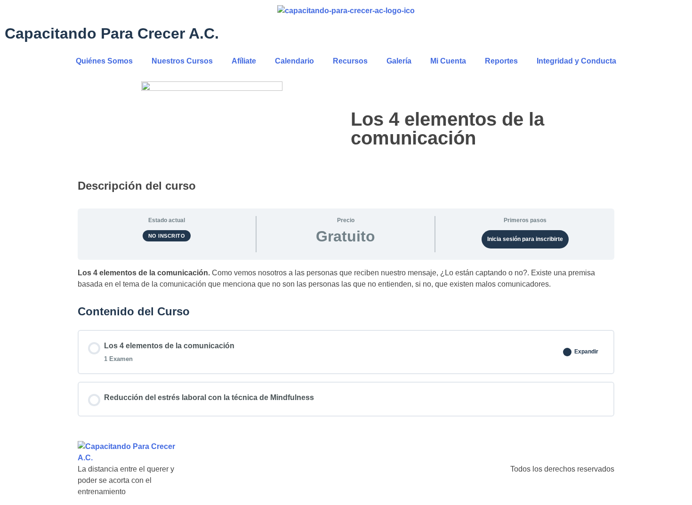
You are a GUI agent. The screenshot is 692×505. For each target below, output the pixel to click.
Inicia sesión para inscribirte (525, 239)
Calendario (294, 61)
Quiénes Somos (104, 61)
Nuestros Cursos (182, 61)
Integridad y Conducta (576, 61)
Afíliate (244, 61)
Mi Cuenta (448, 61)
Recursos (350, 61)
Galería (398, 61)
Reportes (501, 61)
